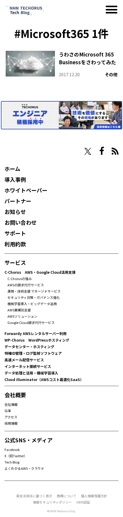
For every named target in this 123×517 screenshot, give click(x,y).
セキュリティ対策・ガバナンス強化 (33, 297)
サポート (15, 233)
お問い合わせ (20, 222)
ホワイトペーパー (25, 190)
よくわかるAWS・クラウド (24, 468)
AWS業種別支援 (19, 310)
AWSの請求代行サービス (25, 284)
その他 (111, 74)
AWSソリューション (22, 316)
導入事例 (15, 179)
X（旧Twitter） (15, 455)
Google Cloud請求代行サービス (31, 322)
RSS (115, 151)
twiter (88, 151)
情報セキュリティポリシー (52, 502)
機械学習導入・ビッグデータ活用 (32, 303)
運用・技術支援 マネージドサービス (34, 291)
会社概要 (15, 395)
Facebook (12, 449)
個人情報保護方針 (94, 495)
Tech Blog (11, 462)
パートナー (17, 201)
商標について (66, 495)
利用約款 (15, 244)
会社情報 (11, 404)
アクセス (10, 416)
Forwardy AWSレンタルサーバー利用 (35, 333)
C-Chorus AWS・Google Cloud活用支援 (40, 272)
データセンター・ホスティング (29, 346)
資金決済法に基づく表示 (34, 495)
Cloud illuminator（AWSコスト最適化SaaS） (44, 379)
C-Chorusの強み (19, 278)
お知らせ (15, 211)
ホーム (12, 168)
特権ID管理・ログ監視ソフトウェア (33, 353)
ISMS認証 (83, 502)
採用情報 (11, 423)
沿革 (7, 410)
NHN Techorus (25, 151)
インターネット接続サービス (27, 366)
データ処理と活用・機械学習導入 (31, 372)
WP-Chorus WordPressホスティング (36, 339)
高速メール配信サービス (24, 359)
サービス (15, 262)
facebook (102, 151)
